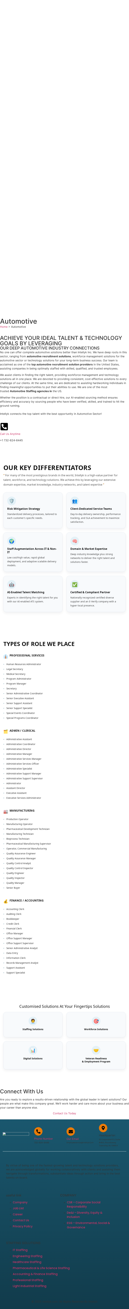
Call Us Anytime (10, 434)
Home (4, 326)
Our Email (73, 1138)
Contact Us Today (64, 1113)
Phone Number (43, 1138)
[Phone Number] (38, 1131)
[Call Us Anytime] (4, 426)
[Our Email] (71, 1131)
